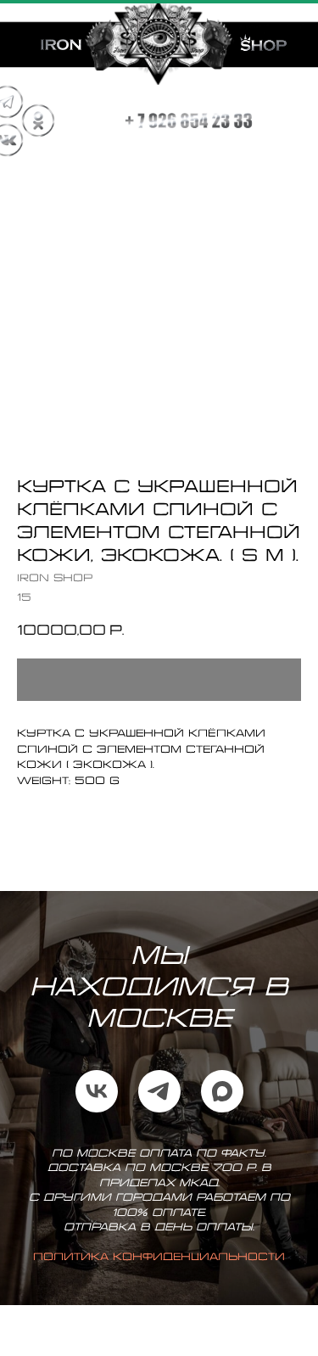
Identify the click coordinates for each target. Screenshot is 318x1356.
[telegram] (159, 1108)
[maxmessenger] (222, 1108)
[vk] (96, 1108)
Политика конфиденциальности (159, 1274)
